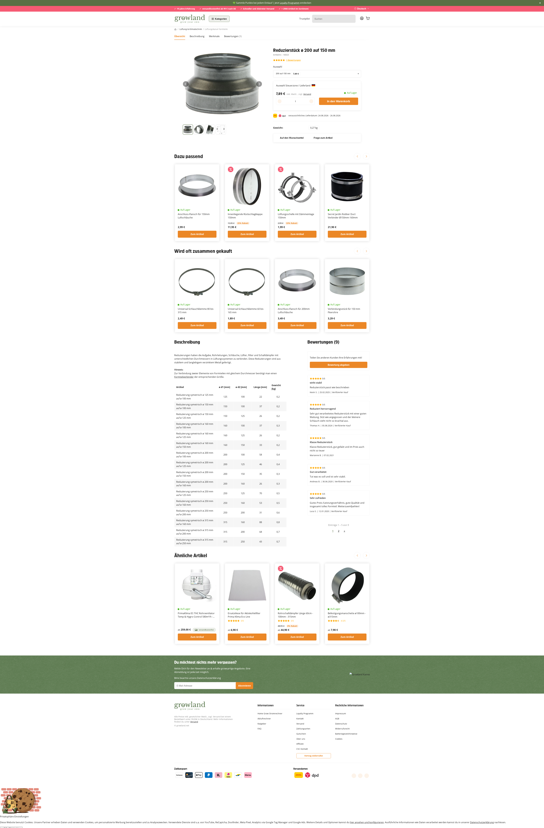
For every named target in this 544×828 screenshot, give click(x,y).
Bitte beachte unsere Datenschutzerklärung (197, 678)
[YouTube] (360, 775)
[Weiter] (259, 84)
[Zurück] (186, 84)
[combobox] (317, 73)
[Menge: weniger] (279, 101)
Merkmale (214, 36)
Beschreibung (197, 36)
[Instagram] (366, 775)
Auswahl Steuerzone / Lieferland (293, 85)
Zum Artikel (197, 234)
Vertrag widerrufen (313, 755)
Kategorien (221, 18)
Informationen (266, 705)
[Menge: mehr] (311, 101)
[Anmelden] (362, 19)
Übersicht (179, 36)
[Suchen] (352, 19)
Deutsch (361, 8)
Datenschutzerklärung (482, 822)
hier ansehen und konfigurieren (367, 822)
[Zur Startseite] (189, 19)
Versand (307, 94)
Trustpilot (304, 18)
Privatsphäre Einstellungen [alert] (14, 816)
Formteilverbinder (184, 376)
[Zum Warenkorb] (368, 19)
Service (300, 705)
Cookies (338, 738)
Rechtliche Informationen (349, 705)
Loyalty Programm (289, 2)
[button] (188, 130)
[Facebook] (354, 775)
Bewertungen (233, 36)
